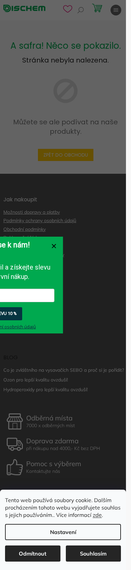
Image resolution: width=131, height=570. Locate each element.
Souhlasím (93, 553)
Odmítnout (32, 553)
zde (97, 515)
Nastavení (63, 532)
